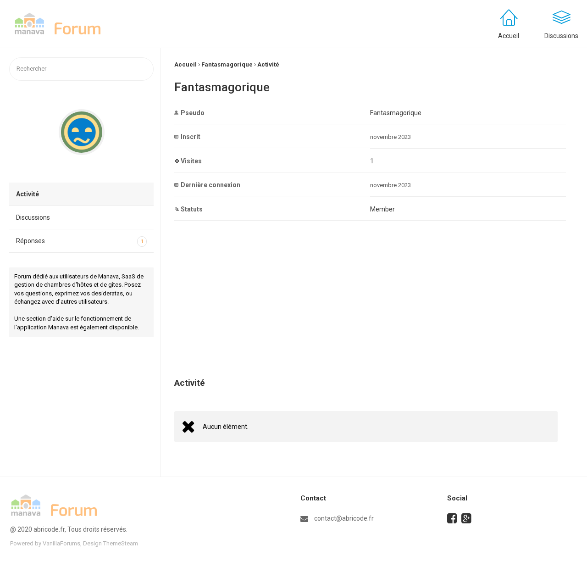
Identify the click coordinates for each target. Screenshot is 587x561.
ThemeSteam (120, 543)
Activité (27, 194)
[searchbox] (81, 69)
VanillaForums (61, 543)
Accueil (508, 35)
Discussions (33, 217)
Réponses (80, 240)
